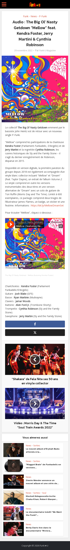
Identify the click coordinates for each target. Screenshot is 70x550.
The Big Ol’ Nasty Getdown (15, 275)
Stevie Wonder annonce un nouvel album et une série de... (42, 482)
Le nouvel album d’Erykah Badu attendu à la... (42, 450)
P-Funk (43, 16)
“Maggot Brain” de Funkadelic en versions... (43, 466)
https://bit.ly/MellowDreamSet (47, 205)
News (34, 16)
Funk (25, 16)
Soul (44, 492)
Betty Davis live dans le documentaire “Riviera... (39, 529)
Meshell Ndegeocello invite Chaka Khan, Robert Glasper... (41, 497)
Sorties (36, 445)
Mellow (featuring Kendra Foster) (40, 275)
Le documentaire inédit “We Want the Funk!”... (44, 513)
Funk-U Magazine (47, 50)
